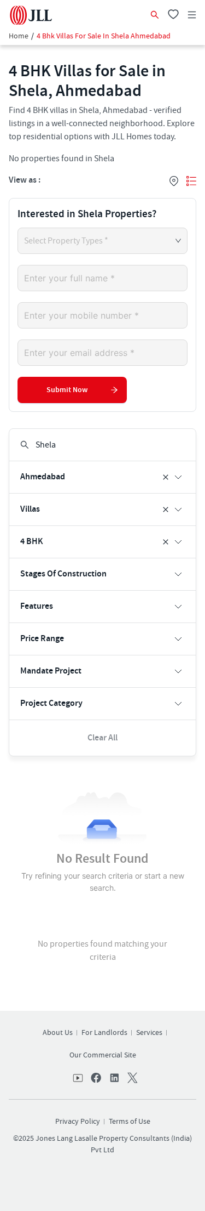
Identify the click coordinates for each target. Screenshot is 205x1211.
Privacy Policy (77, 1122)
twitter (131, 1078)
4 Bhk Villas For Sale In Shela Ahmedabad (104, 36)
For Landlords (104, 1033)
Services (149, 1033)
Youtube (78, 1078)
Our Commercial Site (102, 1055)
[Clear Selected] (165, 477)
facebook (96, 1078)
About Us (58, 1033)
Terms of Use (129, 1122)
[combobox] (103, 445)
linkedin (113, 1078)
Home (18, 36)
